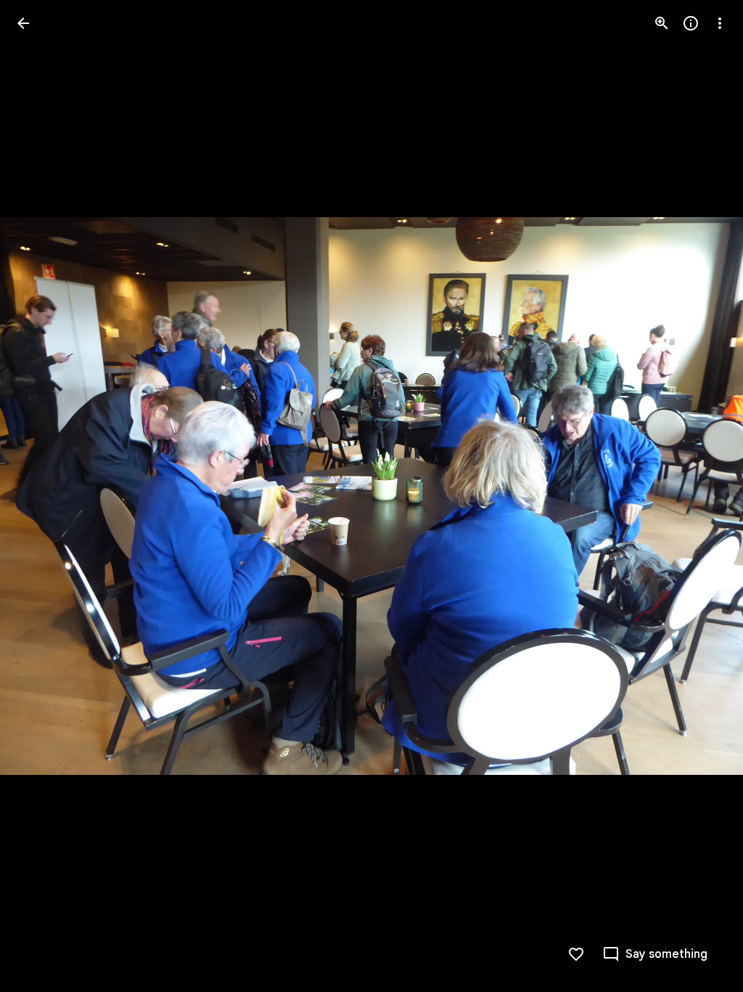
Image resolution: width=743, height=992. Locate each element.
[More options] (719, 23)
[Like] (576, 954)
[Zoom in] (661, 23)
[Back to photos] (23, 23)
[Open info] (690, 23)
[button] (702, 496)
